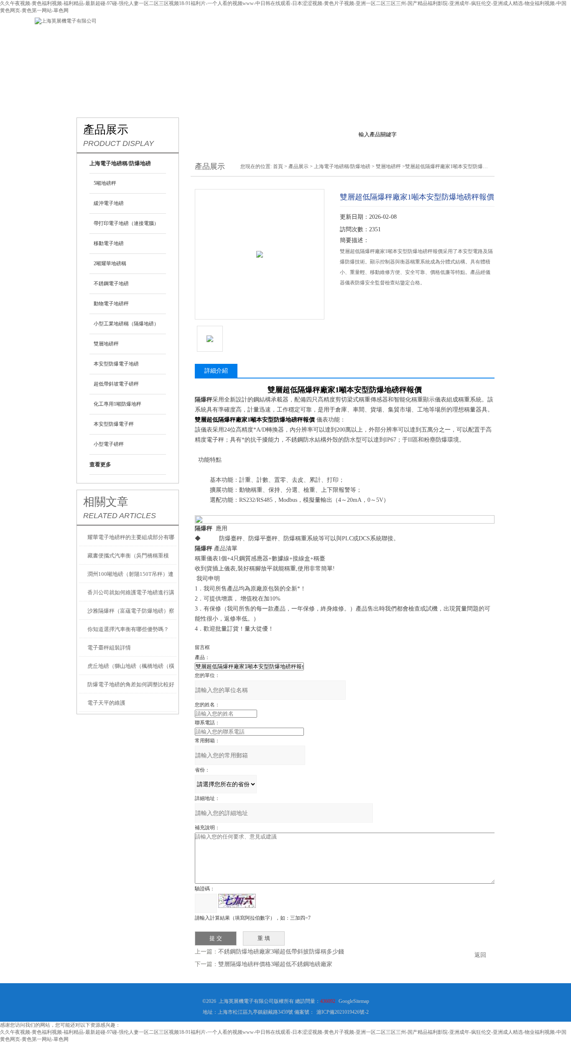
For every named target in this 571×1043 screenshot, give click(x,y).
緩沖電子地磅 (109, 203)
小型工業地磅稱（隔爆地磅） (126, 324)
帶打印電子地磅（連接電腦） (126, 223)
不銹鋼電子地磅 (111, 283)
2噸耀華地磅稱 (110, 263)
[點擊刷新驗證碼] (237, 901)
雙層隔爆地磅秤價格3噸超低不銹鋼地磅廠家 (275, 964)
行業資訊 (252, 37)
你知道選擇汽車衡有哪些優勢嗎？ (128, 629)
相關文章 (105, 502)
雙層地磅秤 (106, 344)
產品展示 (202, 37)
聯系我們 (452, 37)
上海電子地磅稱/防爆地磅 (342, 166)
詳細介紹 (216, 371)
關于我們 (151, 37)
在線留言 (402, 37)
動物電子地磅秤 (111, 304)
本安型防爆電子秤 (114, 424)
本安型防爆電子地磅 (116, 364)
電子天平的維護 (106, 703)
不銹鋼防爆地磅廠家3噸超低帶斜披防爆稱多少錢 (281, 951)
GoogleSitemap (354, 1001)
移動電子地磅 (109, 243)
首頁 (278, 166)
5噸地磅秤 (105, 183)
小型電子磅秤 (109, 444)
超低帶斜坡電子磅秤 (116, 384)
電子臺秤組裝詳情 (109, 647)
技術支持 (302, 37)
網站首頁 (101, 37)
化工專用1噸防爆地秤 (117, 404)
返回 (480, 955)
